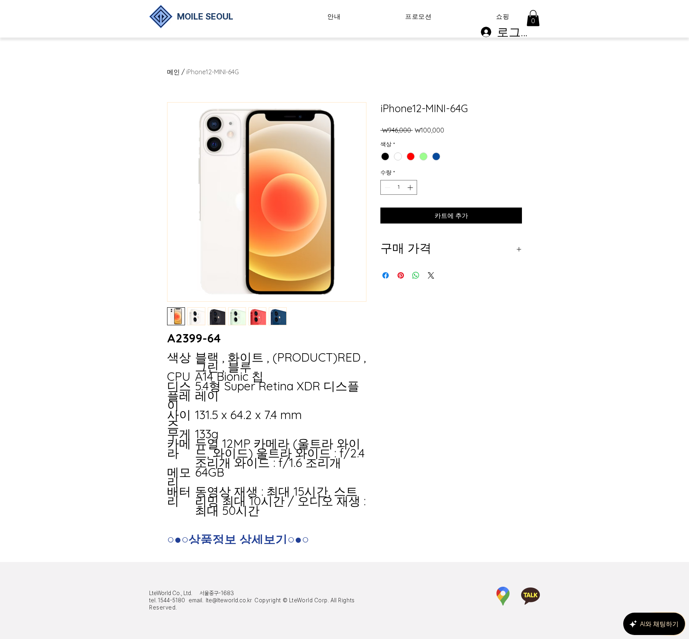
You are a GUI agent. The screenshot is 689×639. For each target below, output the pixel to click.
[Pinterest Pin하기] (401, 275)
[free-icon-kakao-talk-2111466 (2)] (530, 596)
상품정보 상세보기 (238, 539)
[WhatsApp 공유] (416, 275)
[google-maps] (503, 596)
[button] (334, 17)
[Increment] (411, 187)
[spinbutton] (399, 187)
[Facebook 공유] (385, 275)
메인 (173, 72)
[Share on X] (431, 275)
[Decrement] (387, 187)
